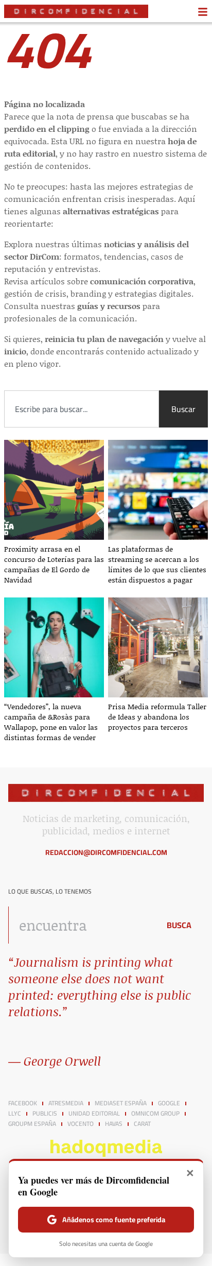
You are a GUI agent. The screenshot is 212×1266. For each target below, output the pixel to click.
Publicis (44, 1113)
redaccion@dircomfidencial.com (106, 852)
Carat (142, 1124)
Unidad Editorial (94, 1113)
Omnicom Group (155, 1113)
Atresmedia (65, 1103)
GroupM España (32, 1124)
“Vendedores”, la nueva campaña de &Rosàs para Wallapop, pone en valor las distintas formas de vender (51, 722)
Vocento (80, 1124)
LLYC (14, 1113)
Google (169, 1103)
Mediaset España (121, 1103)
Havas (113, 1124)
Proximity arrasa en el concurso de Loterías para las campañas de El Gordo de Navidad (54, 564)
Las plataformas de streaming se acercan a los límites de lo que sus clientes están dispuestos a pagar (157, 564)
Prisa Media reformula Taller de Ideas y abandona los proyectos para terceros (157, 716)
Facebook (22, 1103)
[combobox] (81, 408)
